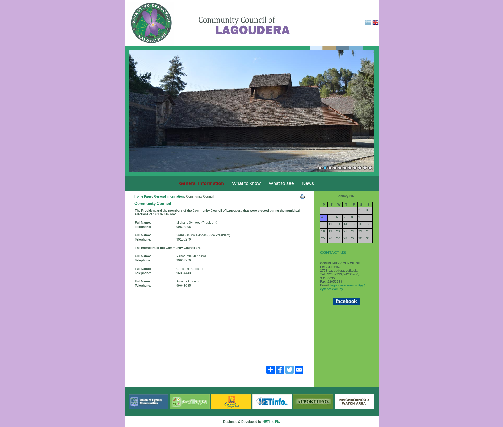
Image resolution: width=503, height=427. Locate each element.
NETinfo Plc (271, 422)
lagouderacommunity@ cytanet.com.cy (342, 287)
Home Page (143, 196)
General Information (169, 196)
